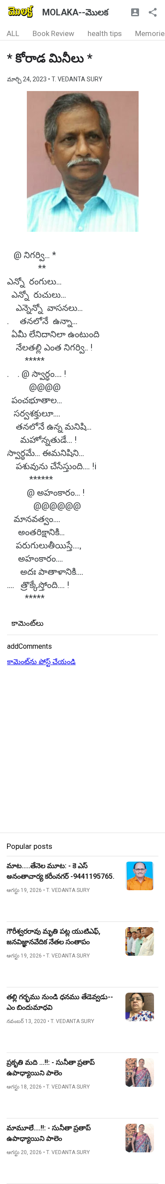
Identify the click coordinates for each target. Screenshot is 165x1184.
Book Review (53, 33)
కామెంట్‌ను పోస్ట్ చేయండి (41, 662)
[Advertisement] (82, 750)
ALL (13, 33)
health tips (105, 33)
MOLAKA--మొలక (75, 12)
